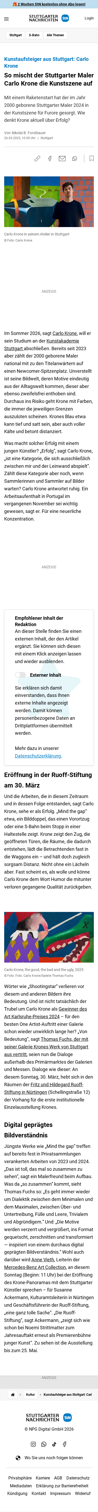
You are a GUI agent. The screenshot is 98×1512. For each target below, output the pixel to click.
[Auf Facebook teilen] (50, 158)
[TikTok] (54, 1444)
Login (89, 18)
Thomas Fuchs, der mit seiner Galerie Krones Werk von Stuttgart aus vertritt (46, 1046)
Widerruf (83, 1493)
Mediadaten (21, 1485)
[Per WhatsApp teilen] (75, 158)
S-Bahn (34, 35)
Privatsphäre (20, 1478)
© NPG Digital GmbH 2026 (49, 1429)
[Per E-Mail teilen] (62, 158)
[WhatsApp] (44, 1444)
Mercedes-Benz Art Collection (35, 1267)
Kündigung (17, 1493)
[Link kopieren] (37, 158)
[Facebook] (65, 1444)
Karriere (43, 1478)
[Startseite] (12, 1395)
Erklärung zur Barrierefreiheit (62, 1485)
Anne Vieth (42, 1259)
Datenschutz (78, 1478)
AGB (58, 1478)
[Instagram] (33, 1444)
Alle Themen (55, 35)
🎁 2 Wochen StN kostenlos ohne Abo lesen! (49, 4)
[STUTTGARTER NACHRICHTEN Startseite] (49, 18)
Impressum (60, 1493)
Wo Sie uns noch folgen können (54, 1457)
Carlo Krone (65, 333)
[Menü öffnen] (6, 18)
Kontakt (39, 1493)
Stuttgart (15, 35)
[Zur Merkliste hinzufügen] (90, 158)
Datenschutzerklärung (38, 756)
